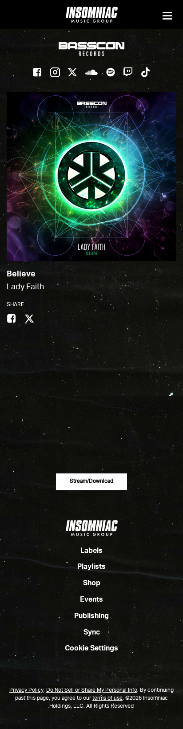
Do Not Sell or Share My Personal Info (91, 690)
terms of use (107, 698)
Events (91, 599)
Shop (91, 583)
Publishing (91, 616)
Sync (92, 632)
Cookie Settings (91, 648)
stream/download (91, 481)
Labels (91, 551)
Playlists (91, 567)
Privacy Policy (26, 690)
